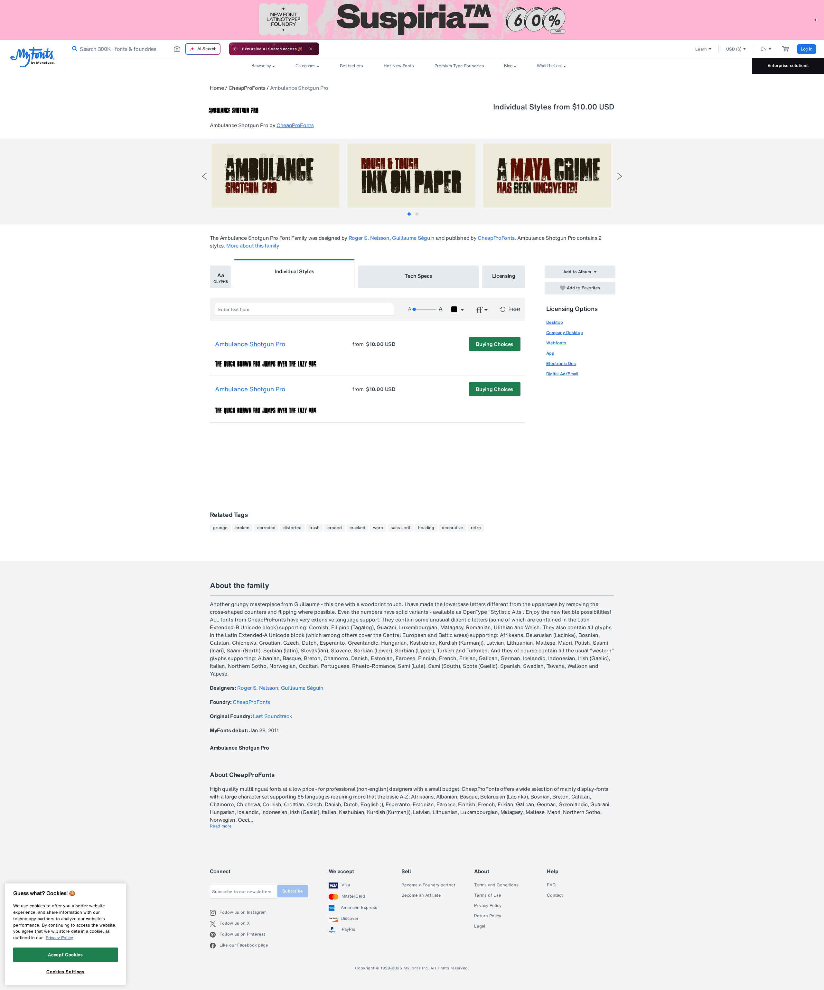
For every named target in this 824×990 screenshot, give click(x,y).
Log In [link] (806, 49)
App (550, 353)
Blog (508, 65)
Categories (305, 65)
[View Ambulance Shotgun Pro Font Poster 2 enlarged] (411, 176)
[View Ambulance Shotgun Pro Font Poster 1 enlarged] (275, 176)
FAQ (551, 885)
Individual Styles (294, 271)
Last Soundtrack (272, 716)
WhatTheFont (549, 65)
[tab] (409, 214)
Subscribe (292, 891)
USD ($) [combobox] (733, 49)
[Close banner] (310, 49)
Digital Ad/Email (562, 374)
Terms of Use (487, 895)
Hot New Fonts (399, 66)
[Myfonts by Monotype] (32, 57)
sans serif (400, 527)
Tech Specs (419, 276)
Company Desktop (564, 333)
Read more (221, 826)
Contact (555, 895)
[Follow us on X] (215, 924)
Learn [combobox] (701, 49)
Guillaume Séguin (413, 238)
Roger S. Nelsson (369, 238)
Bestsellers (351, 66)
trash (314, 527)
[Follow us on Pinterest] (215, 935)
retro (476, 527)
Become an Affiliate (421, 895)
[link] (73, 48)
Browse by (261, 65)
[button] (816, 20)
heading (426, 527)
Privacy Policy (487, 905)
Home (217, 88)
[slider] (424, 309)
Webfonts (556, 343)
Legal (479, 926)
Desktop (554, 322)
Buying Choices (494, 344)
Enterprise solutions (788, 65)
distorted (292, 527)
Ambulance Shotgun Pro (250, 344)
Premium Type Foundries (459, 66)
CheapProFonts (247, 88)
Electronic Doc (561, 363)
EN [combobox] (764, 49)
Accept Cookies (65, 954)
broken (242, 527)
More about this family (252, 245)
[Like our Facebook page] (215, 945)
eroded (334, 527)
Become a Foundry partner (428, 885)
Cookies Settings (65, 971)
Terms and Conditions (496, 885)
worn (378, 527)
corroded (266, 527)
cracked (357, 527)
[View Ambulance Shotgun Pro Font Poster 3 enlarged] (547, 176)
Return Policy (487, 916)
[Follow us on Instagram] (215, 913)
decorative (452, 527)
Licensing (503, 276)
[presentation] (204, 176)
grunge (220, 527)
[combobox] (144, 49)
